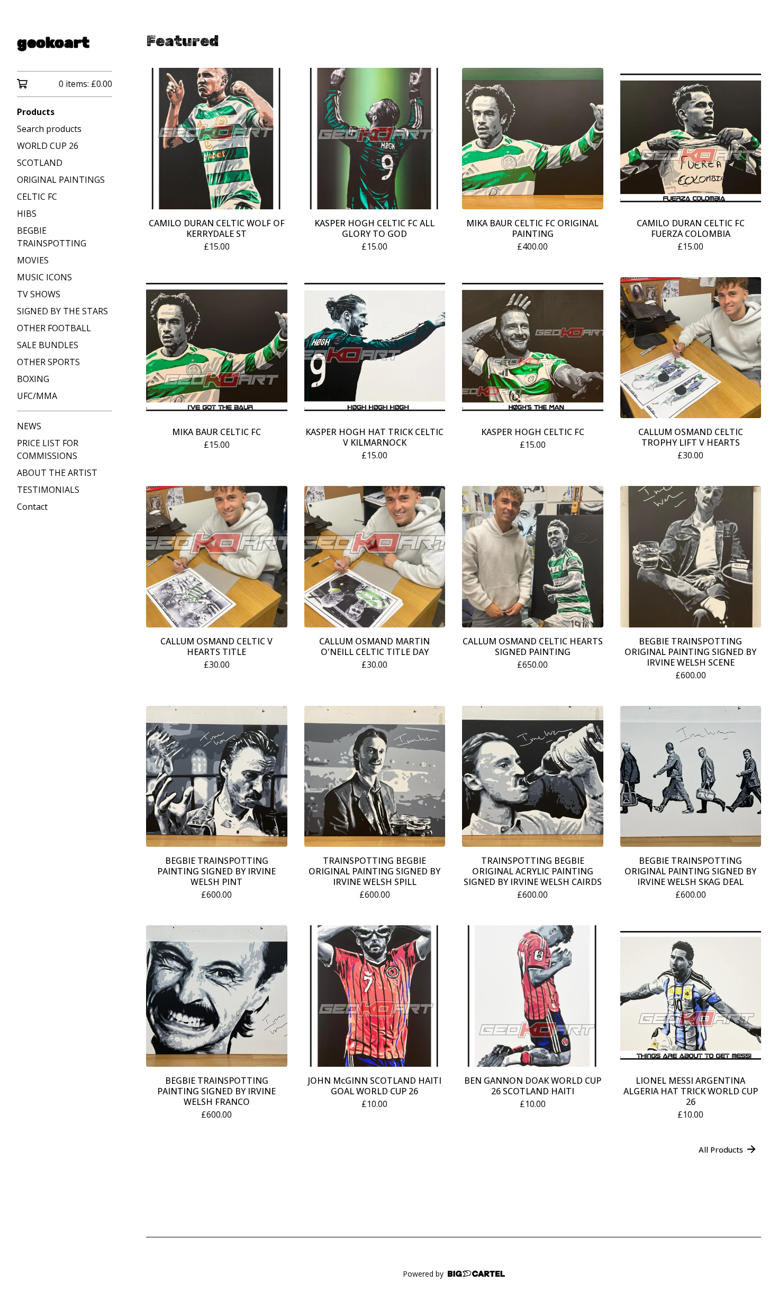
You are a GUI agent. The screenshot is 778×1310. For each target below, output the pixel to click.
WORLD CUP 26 (47, 146)
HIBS (27, 213)
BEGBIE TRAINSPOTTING (51, 237)
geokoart (53, 42)
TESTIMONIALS (48, 489)
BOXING (33, 379)
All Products (721, 1149)
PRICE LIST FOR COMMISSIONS (47, 449)
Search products (49, 129)
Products (36, 112)
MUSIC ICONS (44, 277)
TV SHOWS (38, 294)
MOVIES (33, 260)
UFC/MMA (37, 396)
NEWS (29, 426)
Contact (32, 506)
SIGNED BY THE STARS (62, 311)
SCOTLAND (39, 163)
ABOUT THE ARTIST (57, 473)
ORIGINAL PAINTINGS (61, 179)
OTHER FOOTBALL (54, 328)
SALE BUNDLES (47, 345)
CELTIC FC (37, 196)
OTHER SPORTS (48, 362)
